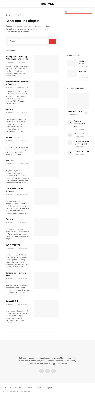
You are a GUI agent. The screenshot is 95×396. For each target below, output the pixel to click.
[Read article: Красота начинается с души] (46, 280)
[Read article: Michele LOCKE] (46, 145)
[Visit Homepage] (47, 3)
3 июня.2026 (21, 62)
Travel (39, 388)
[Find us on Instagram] (47, 371)
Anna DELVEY (79, 134)
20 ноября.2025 (22, 248)
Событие (18, 388)
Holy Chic (10, 161)
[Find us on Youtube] (53, 371)
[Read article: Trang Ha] (46, 227)
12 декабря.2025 (22, 194)
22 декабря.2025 (22, 164)
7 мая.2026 (20, 87)
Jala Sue (9, 109)
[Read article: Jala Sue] (46, 117)
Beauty (29, 388)
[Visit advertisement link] (78, 29)
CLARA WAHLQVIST (14, 245)
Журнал (49, 388)
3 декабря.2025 (21, 222)
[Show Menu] (4, 3)
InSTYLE (10, 62)
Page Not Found (18, 15)
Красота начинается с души (79, 123)
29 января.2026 (21, 140)
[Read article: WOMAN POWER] (78, 101)
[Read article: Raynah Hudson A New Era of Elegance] (46, 89)
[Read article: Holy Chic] (46, 168)
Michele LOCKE (12, 137)
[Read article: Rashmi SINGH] (46, 308)
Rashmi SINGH (12, 301)
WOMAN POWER (74, 111)
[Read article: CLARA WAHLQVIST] (46, 252)
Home (8, 15)
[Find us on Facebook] (41, 371)
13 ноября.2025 (21, 304)
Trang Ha (9, 219)
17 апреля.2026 (21, 112)
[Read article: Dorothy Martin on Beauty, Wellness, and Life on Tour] (46, 64)
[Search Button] (90, 3)
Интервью (7, 388)
